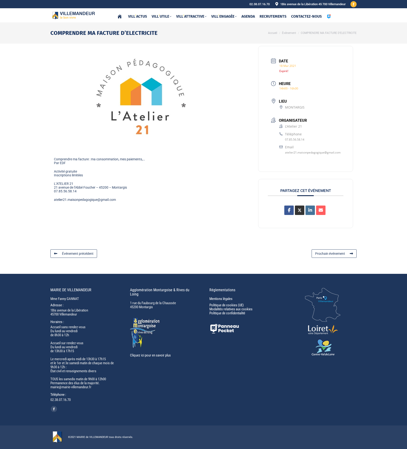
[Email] (321, 210)
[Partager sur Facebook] (289, 210)
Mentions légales (220, 299)
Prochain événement (330, 253)
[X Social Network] (299, 210)
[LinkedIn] (310, 210)
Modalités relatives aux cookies (230, 309)
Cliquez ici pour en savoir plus (150, 355)
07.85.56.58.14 (294, 140)
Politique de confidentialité (227, 313)
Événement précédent (78, 253)
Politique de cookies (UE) (226, 305)
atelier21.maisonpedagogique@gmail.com (313, 152)
